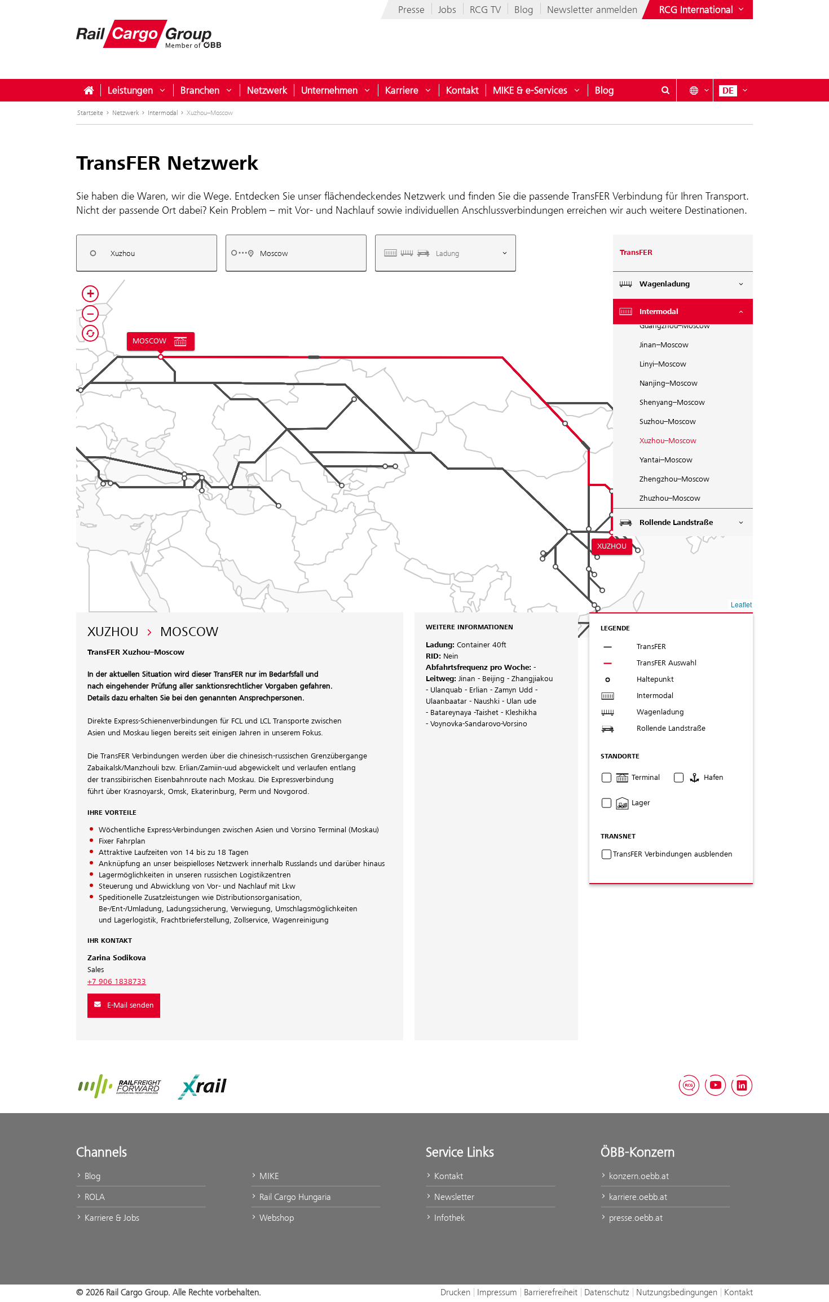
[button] (385, 466)
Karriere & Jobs (110, 1217)
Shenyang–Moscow (672, 403)
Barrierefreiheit (550, 1292)
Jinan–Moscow (664, 345)
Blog (523, 9)
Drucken (455, 1292)
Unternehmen (329, 90)
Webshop (275, 1217)
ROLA (93, 1196)
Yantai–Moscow (666, 460)
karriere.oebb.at (637, 1196)
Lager (639, 803)
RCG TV (485, 9)
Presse (411, 9)
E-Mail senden (130, 1005)
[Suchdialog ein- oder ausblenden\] (665, 90)
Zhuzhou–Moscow (670, 498)
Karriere (401, 90)
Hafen (713, 778)
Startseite (90, 113)
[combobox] (146, 253)
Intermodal (163, 113)
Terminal (644, 778)
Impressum (497, 1292)
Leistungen (130, 90)
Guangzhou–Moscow (675, 326)
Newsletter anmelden (592, 9)
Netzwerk (267, 90)
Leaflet (741, 604)
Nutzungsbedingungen (676, 1292)
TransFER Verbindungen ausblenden (673, 854)
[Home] (88, 90)
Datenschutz (606, 1292)
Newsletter (453, 1196)
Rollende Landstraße (676, 523)
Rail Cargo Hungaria (294, 1196)
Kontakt (462, 90)
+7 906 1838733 (116, 982)
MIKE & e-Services (530, 90)
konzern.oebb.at (638, 1176)
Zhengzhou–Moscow (674, 479)
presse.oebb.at (635, 1217)
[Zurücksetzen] (90, 333)
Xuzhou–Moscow (668, 441)
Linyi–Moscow (663, 364)
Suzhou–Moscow (668, 422)
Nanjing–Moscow (669, 383)
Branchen (199, 90)
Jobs (447, 9)
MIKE (268, 1176)
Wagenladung (665, 284)
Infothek (448, 1217)
